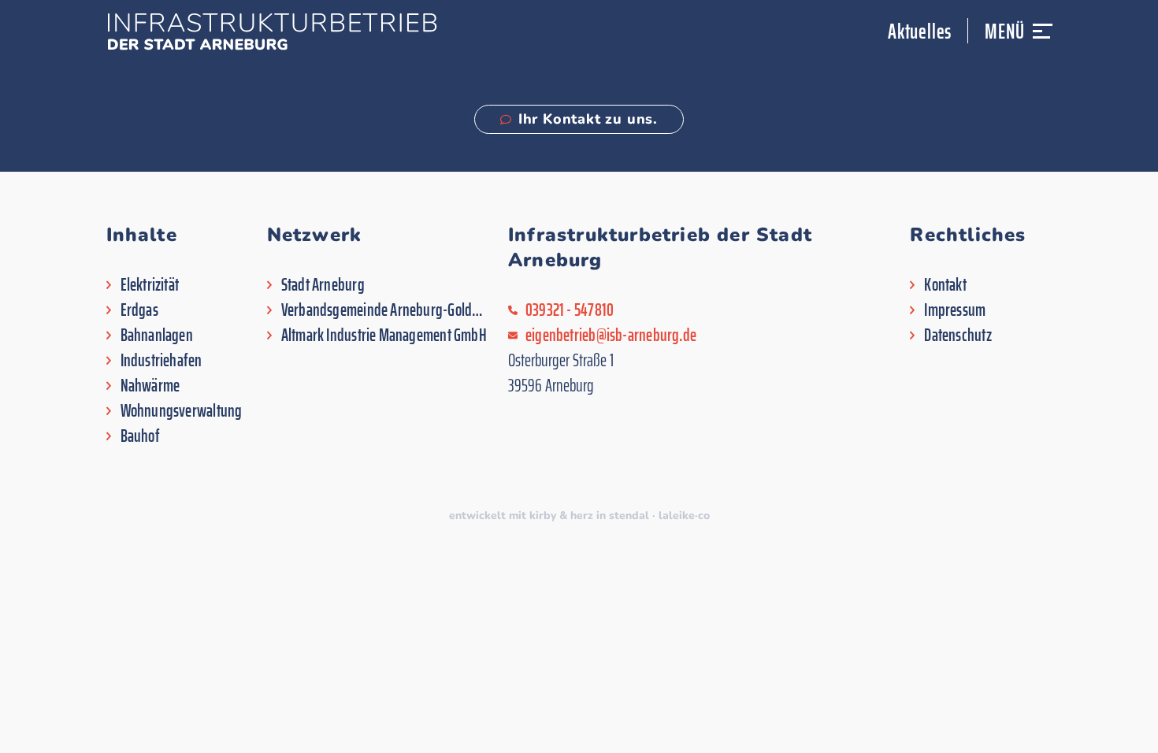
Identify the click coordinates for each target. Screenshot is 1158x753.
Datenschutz (957, 335)
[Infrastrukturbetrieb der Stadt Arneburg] (271, 31)
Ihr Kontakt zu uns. (588, 118)
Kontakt (945, 285)
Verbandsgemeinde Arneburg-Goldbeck (385, 310)
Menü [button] (1004, 31)
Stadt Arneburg (323, 285)
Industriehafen (161, 360)
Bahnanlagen (157, 335)
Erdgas (139, 310)
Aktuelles (920, 31)
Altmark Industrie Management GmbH (384, 335)
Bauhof (140, 436)
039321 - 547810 (569, 310)
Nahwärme (150, 386)
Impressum (954, 310)
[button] (1042, 38)
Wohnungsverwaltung (182, 411)
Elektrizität (150, 285)
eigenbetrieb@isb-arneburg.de (610, 335)
